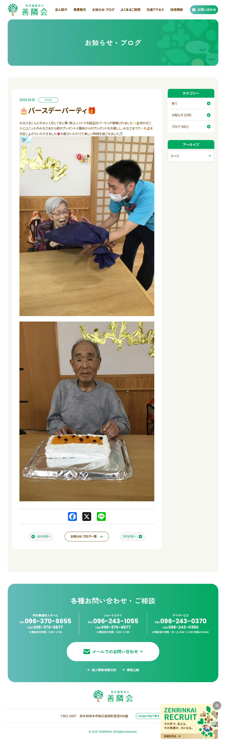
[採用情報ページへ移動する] (189, 721)
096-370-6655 (45, 621)
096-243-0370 (181, 621)
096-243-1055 (113, 621)
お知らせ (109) (181, 115)
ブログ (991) (180, 126)
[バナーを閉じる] (217, 705)
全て (175, 103)
